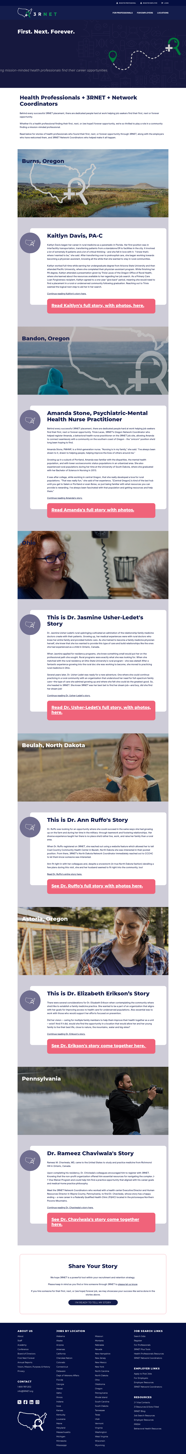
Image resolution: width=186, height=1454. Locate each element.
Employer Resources (144, 1382)
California (60, 1353)
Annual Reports (25, 1362)
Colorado (60, 1362)
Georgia (60, 1384)
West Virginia (101, 1436)
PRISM (137, 1424)
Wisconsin (100, 1441)
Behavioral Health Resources (147, 1428)
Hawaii (59, 1388)
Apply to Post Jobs (143, 1374)
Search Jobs (139, 1336)
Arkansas (60, 1349)
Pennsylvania (101, 1393)
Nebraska (99, 1345)
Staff (20, 1340)
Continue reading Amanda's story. (65, 498)
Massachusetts (63, 1432)
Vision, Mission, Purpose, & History (34, 1367)
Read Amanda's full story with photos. (92, 509)
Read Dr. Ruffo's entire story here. (64, 874)
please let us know (127, 1284)
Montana (99, 1340)
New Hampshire (102, 1353)
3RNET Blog (139, 1411)
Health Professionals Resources (149, 1353)
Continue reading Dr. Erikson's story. (66, 1034)
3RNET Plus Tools (142, 1349)
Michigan (60, 1436)
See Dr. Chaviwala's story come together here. (95, 1222)
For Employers (145, 13)
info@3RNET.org (25, 1391)
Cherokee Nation (64, 1358)
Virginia (99, 1428)
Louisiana (60, 1419)
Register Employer (150, 3)
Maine (59, 1423)
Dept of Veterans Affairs (67, 1375)
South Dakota (101, 1406)
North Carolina (102, 1371)
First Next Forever (26, 1358)
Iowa (58, 1406)
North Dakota (101, 1375)
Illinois (59, 1397)
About (20, 1336)
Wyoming (100, 1445)
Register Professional (127, 3)
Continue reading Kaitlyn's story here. (66, 293)
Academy (22, 1345)
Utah (97, 1419)
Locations (162, 13)
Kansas (59, 1410)
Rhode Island (101, 1397)
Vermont (99, 1423)
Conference (23, 1349)
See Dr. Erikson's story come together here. (98, 1045)
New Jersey (100, 1358)
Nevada (98, 1349)
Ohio (97, 1380)
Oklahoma (100, 1384)
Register (138, 1340)
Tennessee (100, 1410)
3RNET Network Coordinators (148, 1358)
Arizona (60, 1345)
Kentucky (60, 1415)
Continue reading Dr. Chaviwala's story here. (70, 1207)
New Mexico (100, 1362)
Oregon (98, 1388)
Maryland (60, 1428)
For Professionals (123, 13)
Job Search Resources (144, 1415)
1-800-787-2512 (24, 1387)
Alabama (60, 1336)
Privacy (21, 1371)
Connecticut (62, 1367)
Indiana (59, 1401)
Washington (101, 1432)
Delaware (60, 1371)
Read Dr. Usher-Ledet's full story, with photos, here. (101, 710)
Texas (97, 1415)
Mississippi (61, 1445)
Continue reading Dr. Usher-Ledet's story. (68, 695)
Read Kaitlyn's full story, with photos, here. (97, 305)
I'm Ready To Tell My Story (93, 1302)
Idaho (59, 1393)
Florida (59, 1380)
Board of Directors (26, 1353)
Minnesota (61, 1441)
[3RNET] (37, 13)
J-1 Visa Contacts (142, 1402)
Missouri (99, 1336)
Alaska (59, 1340)
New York (99, 1367)
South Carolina (102, 1401)
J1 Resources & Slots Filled (146, 1407)
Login (166, 3)
